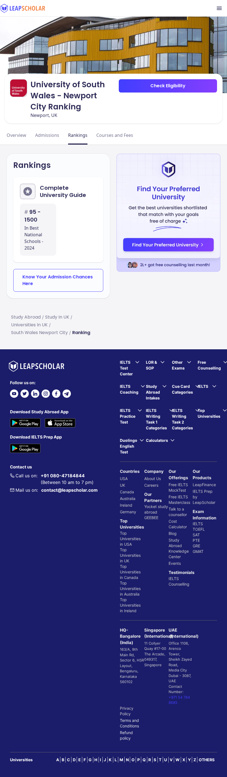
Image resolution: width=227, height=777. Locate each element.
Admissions (47, 135)
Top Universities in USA (130, 539)
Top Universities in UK (130, 555)
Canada (127, 491)
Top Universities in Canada (130, 572)
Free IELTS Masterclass (179, 499)
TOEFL (199, 529)
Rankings (77, 135)
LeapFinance (204, 484)
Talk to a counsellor (178, 512)
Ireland (126, 505)
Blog (173, 533)
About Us (152, 478)
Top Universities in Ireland (130, 605)
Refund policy (126, 735)
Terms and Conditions (129, 723)
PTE (196, 540)
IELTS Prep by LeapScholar (204, 497)
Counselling (179, 584)
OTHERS (207, 759)
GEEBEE (151, 517)
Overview (16, 135)
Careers (151, 485)
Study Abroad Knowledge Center (179, 548)
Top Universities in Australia (130, 588)
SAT (196, 534)
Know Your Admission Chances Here (57, 280)
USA (124, 478)
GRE (196, 545)
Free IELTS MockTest (178, 487)
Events (175, 563)
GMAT (198, 551)
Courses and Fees (114, 135)
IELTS (174, 578)
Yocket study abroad (156, 509)
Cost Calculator (178, 524)
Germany (128, 511)
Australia (127, 498)
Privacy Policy (126, 711)
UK (122, 485)
